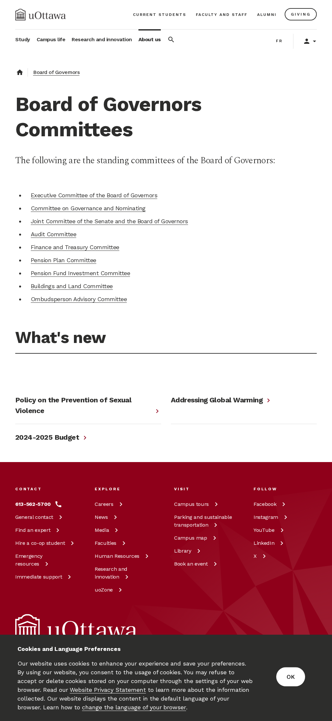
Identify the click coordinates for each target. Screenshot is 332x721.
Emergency (28, 560)
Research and (111, 573)
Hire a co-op (40, 543)
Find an (32, 530)
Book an (191, 564)
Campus (191, 504)
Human (117, 556)
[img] (40, 14)
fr (279, 41)
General (34, 517)
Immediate (38, 577)
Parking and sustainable (203, 521)
